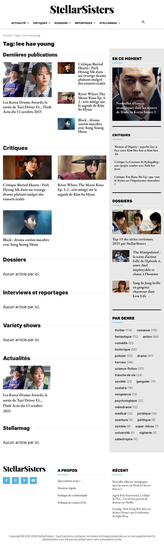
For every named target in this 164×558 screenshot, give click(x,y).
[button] (143, 22)
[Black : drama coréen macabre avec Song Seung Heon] (66, 124)
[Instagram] (15, 480)
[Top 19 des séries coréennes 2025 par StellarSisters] (136, 222)
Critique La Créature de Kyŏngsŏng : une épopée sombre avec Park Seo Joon (137, 165)
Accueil (7, 35)
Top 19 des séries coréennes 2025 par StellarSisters (132, 241)
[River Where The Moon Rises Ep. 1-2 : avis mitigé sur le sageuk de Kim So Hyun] (66, 98)
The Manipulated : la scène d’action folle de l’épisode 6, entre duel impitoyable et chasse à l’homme (147, 263)
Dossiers (122, 201)
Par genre (123, 318)
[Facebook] (6, 480)
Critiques (121, 135)
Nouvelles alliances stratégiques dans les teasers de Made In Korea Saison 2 (136, 107)
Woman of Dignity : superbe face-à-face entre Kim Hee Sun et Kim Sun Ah (136, 150)
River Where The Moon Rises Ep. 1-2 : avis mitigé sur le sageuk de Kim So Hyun (92, 101)
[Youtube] (33, 480)
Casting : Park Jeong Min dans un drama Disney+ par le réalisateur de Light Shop (131, 512)
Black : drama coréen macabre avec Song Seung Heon (91, 125)
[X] (24, 480)
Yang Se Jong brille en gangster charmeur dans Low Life (147, 289)
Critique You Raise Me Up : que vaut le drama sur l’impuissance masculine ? (137, 180)
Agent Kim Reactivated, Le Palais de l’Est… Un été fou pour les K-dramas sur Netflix (131, 498)
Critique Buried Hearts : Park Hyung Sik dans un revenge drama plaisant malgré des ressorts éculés (92, 73)
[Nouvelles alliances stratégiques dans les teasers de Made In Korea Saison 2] (136, 94)
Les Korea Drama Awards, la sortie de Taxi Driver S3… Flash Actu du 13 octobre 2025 (27, 107)
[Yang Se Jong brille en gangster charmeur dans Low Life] (120, 287)
